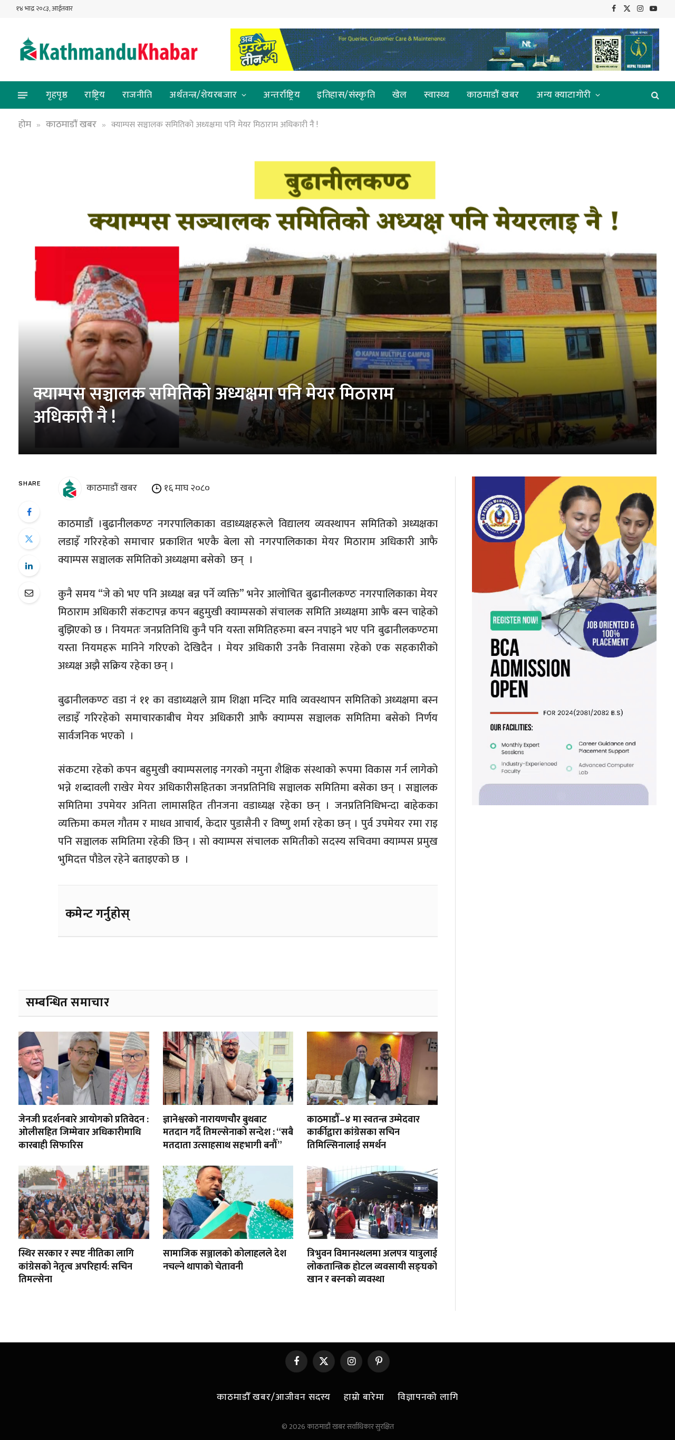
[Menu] (22, 95)
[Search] (654, 95)
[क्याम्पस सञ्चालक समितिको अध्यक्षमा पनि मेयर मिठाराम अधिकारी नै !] (337, 302)
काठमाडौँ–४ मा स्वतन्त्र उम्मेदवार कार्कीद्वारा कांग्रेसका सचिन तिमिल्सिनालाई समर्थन (363, 1132)
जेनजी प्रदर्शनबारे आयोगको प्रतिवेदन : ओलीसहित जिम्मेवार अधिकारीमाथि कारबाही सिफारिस (83, 1132)
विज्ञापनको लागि (428, 1397)
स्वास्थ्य (437, 95)
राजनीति (137, 95)
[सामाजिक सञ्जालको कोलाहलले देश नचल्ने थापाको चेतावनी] (228, 1202)
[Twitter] (29, 538)
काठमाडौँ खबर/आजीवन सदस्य (274, 1397)
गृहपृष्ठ (57, 95)
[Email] (29, 592)
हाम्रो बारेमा (364, 1397)
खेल (399, 95)
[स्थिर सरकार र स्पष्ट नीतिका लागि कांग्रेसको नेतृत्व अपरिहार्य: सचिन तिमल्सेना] (83, 1202)
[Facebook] (29, 511)
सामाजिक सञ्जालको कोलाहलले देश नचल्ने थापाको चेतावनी (224, 1260)
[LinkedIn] (29, 565)
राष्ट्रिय (94, 95)
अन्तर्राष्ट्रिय (281, 95)
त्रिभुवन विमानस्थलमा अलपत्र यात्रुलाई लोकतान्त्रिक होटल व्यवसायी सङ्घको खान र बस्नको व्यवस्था (372, 1266)
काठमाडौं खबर (493, 95)
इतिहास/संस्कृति (346, 95)
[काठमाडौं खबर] (108, 50)
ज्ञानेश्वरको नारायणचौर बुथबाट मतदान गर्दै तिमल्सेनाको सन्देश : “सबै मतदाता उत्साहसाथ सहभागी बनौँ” (228, 1132)
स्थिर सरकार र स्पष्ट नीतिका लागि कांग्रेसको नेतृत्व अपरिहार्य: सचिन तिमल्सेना (76, 1266)
